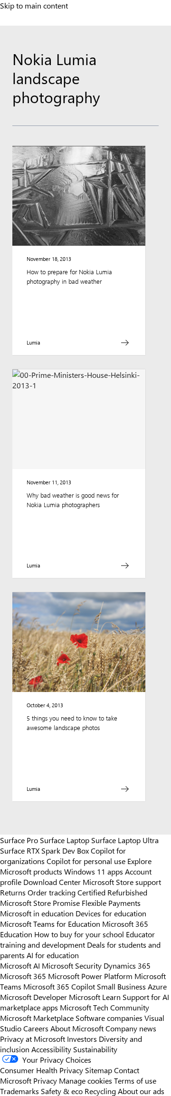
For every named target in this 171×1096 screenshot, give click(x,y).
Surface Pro (19, 840)
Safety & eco (62, 1091)
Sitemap (98, 1070)
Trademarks (19, 1091)
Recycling (100, 1091)
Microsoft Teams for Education (50, 923)
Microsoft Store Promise (40, 902)
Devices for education (111, 913)
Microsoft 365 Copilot (59, 986)
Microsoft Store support (122, 881)
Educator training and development (77, 939)
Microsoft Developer (33, 996)
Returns (13, 892)
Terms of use (135, 1080)
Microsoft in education (37, 913)
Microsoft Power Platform (90, 976)
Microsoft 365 (23, 976)
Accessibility (51, 1049)
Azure (157, 986)
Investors (82, 1038)
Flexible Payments (111, 902)
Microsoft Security (72, 965)
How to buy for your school (79, 934)
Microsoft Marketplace (37, 1017)
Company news (130, 1028)
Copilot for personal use (86, 861)
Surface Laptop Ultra (125, 840)
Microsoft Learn (95, 996)
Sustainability (95, 1049)
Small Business (121, 986)
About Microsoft (77, 1028)
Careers (35, 1028)
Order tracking (52, 892)
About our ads (141, 1091)
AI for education (53, 955)
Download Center (52, 881)
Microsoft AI (20, 965)
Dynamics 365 (127, 965)
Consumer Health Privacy (41, 1070)
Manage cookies (85, 1080)
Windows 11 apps (93, 871)
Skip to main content (34, 5)
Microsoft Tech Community (104, 1007)
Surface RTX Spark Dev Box (44, 850)
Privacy (46, 1080)
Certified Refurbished (112, 892)
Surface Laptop (64, 840)
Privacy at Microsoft (32, 1038)
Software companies (109, 1017)
